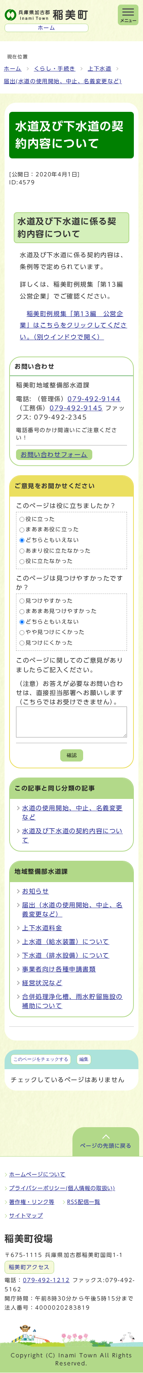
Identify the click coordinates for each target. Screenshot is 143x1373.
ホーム (13, 68)
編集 (83, 1059)
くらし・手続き (55, 68)
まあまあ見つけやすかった (61, 611)
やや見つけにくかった (55, 632)
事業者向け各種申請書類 (59, 969)
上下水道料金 (42, 928)
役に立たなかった (49, 561)
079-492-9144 (94, 399)
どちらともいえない (52, 540)
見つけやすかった (49, 600)
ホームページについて (37, 1174)
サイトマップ (26, 1215)
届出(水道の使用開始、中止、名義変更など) (63, 81)
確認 (72, 755)
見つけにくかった (49, 642)
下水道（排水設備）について (65, 955)
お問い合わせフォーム (54, 455)
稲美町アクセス (29, 1267)
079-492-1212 (46, 1280)
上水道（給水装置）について (65, 942)
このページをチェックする (40, 1059)
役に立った (40, 519)
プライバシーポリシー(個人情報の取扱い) (62, 1188)
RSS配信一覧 (83, 1202)
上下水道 (99, 68)
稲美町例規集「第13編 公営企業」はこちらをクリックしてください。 (73, 325)
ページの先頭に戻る (106, 1146)
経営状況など (42, 983)
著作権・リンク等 (31, 1202)
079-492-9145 (76, 408)
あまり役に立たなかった (58, 550)
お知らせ (35, 891)
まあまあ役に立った (52, 529)
